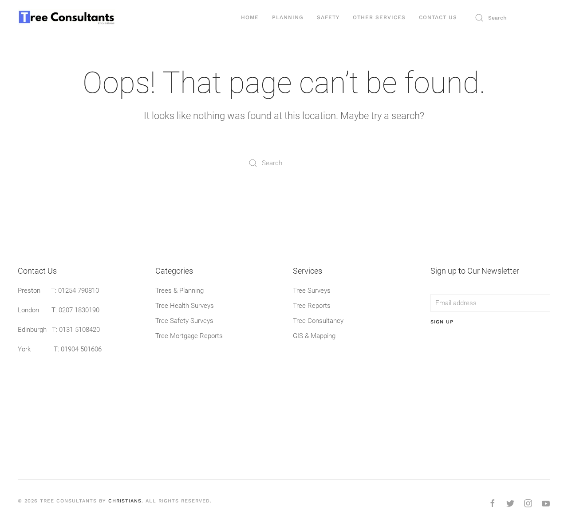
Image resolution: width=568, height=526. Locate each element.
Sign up (442, 322)
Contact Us (438, 17)
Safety (328, 17)
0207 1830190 (79, 310)
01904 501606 (81, 349)
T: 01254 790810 (75, 291)
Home (250, 17)
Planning (288, 17)
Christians (125, 501)
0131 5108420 (79, 330)
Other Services (379, 17)
